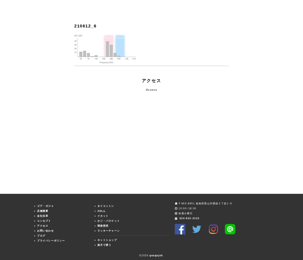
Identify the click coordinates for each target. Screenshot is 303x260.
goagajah (156, 255)
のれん (101, 210)
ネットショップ (107, 240)
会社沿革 (42, 215)
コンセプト (44, 220)
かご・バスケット (108, 220)
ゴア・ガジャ (45, 206)
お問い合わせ (45, 230)
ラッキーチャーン (108, 230)
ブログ (41, 235)
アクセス (42, 225)
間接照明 (103, 225)
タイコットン (105, 206)
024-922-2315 (190, 218)
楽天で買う (104, 245)
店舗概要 (42, 210)
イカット (103, 215)
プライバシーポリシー (51, 240)
